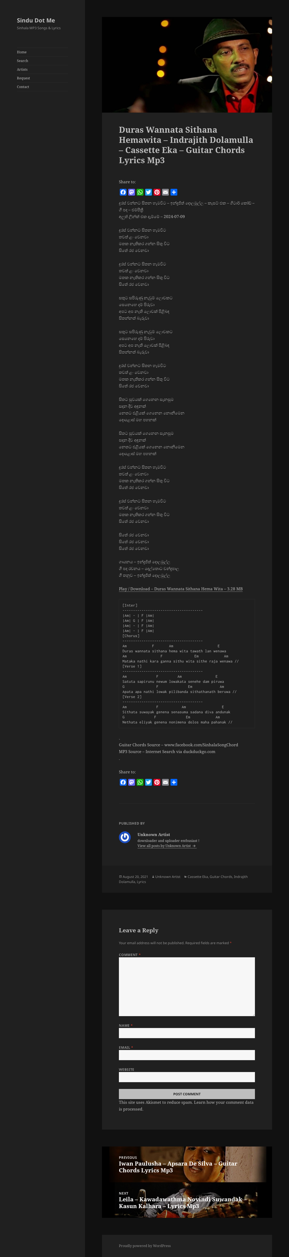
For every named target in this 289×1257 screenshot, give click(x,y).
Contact (23, 86)
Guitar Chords (221, 876)
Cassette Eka (198, 876)
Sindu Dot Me (36, 20)
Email (126, 1047)
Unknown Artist (167, 876)
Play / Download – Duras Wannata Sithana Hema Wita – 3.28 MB (181, 589)
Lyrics (141, 881)
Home (22, 52)
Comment (130, 954)
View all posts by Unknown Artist (165, 845)
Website (126, 1069)
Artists (22, 69)
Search (22, 60)
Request (23, 78)
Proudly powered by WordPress (145, 1245)
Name (126, 1025)
